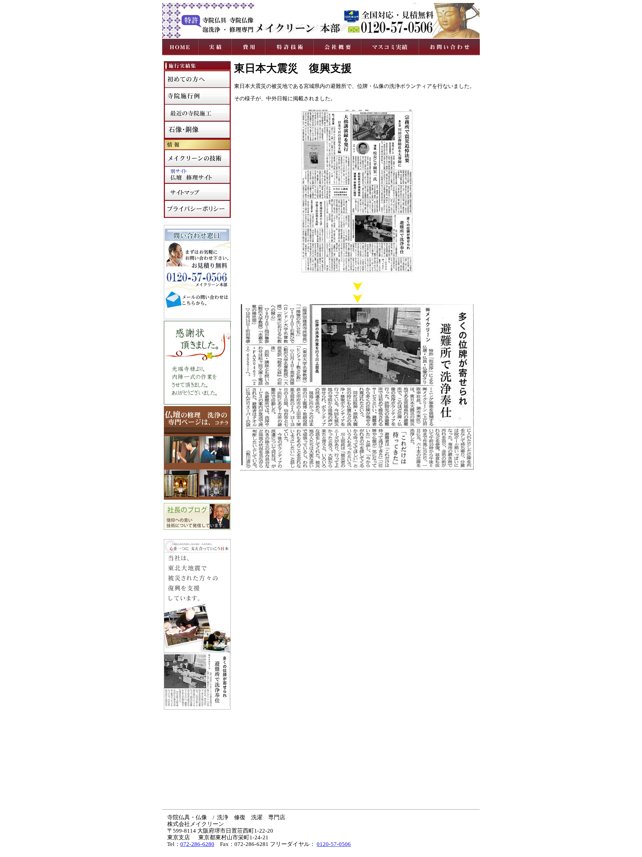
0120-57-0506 (334, 844)
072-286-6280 (197, 844)
